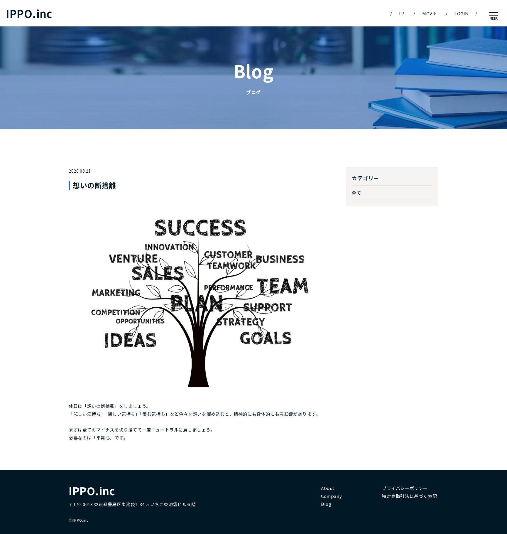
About (328, 488)
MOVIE (429, 13)
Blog (326, 504)
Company (331, 496)
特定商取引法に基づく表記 (409, 496)
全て (356, 193)
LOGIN (461, 13)
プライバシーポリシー (405, 488)
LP (402, 13)
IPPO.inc (29, 13)
